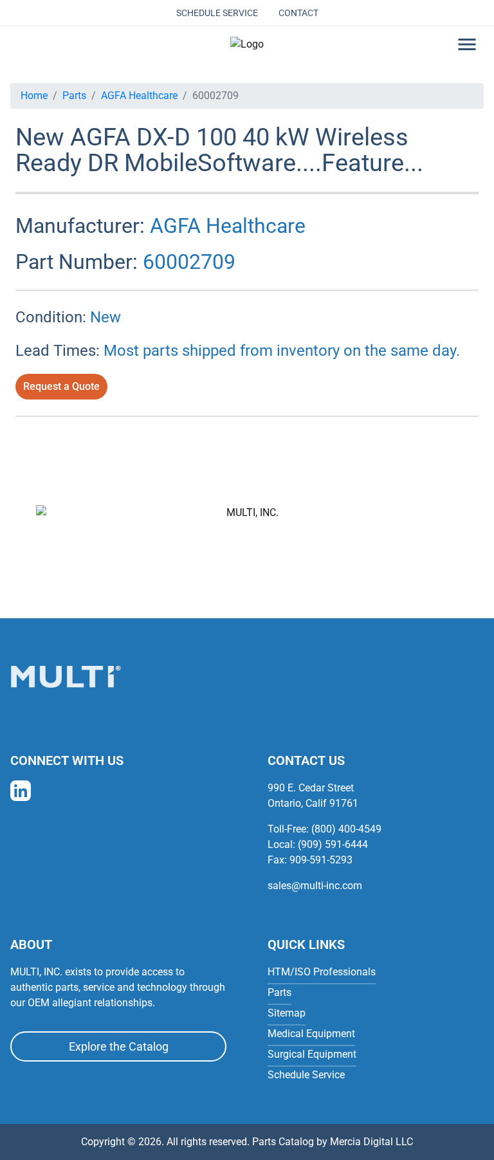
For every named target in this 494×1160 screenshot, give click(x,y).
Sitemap (287, 1013)
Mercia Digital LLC (371, 1142)
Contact (298, 13)
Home (34, 95)
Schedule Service (217, 13)
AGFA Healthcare (139, 95)
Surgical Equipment (312, 1054)
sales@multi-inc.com (315, 885)
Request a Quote (61, 386)
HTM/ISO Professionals (322, 972)
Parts (74, 95)
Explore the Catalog (119, 1046)
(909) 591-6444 (333, 844)
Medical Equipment (311, 1033)
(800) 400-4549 (346, 829)
